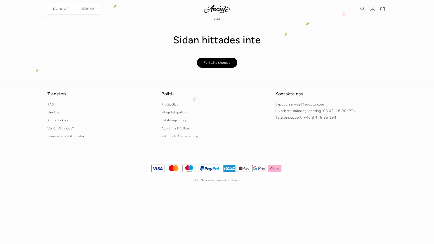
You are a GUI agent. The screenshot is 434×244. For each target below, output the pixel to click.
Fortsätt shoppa (217, 62)
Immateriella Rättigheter (65, 136)
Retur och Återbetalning (179, 136)
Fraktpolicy (169, 104)
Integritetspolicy (173, 112)
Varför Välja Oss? (60, 128)
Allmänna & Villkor (175, 128)
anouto (209, 180)
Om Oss (53, 112)
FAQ (50, 104)
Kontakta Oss (57, 120)
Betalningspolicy (174, 120)
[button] (65, 21)
